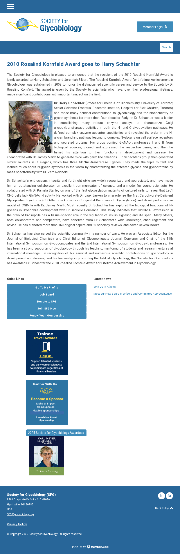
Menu (10, 6)
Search (166, 47)
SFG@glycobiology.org (20, 514)
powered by (79, 546)
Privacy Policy (17, 524)
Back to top (162, 508)
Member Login (153, 27)
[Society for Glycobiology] (44, 25)
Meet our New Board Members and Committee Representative (133, 293)
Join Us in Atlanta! (105, 286)
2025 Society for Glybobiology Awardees (56, 432)
